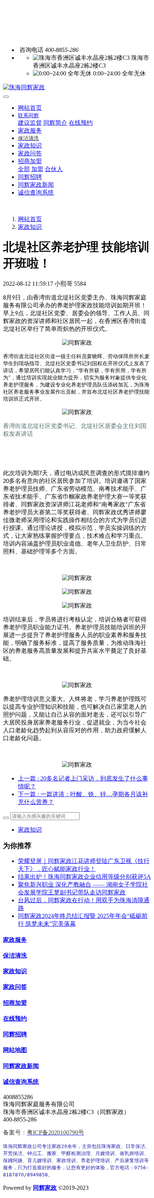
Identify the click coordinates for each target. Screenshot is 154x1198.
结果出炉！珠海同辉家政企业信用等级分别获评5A (84, 876)
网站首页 (30, 108)
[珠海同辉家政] (77, 87)
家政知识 (30, 227)
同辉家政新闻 (21, 1066)
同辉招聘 (15, 1034)
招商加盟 (15, 1003)
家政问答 (15, 987)
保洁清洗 (15, 955)
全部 (24, 169)
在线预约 (15, 1018)
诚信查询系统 (21, 1081)
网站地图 (15, 1050)
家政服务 (15, 940)
